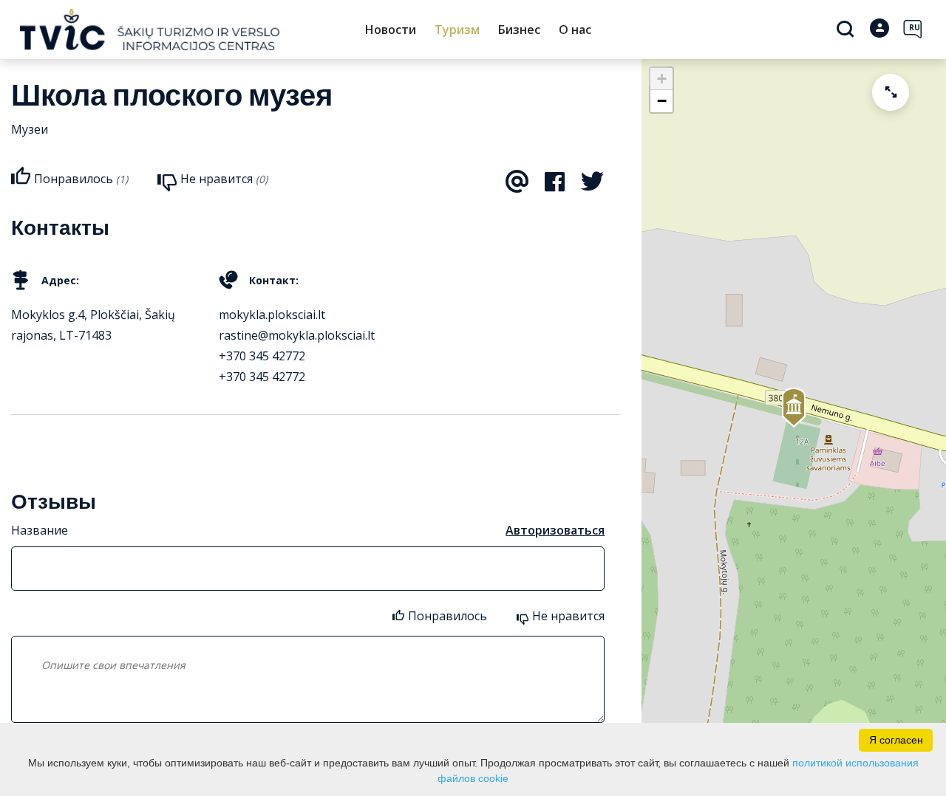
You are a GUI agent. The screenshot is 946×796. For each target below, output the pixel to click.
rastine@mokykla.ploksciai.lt (297, 335)
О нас (575, 29)
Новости (390, 29)
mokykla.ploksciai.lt (272, 314)
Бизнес (519, 29)
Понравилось (447, 616)
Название (39, 530)
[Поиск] (847, 30)
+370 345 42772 (262, 356)
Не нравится (568, 616)
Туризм (457, 29)
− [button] (662, 101)
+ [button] (662, 78)
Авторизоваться (555, 530)
